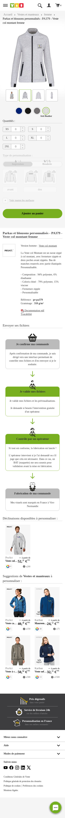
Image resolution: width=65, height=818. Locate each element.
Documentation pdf (34, 310)
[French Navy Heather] (19, 111)
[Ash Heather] (46, 111)
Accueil (7, 14)
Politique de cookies (12, 786)
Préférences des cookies (33, 786)
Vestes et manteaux (28, 14)
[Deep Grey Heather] (37, 111)
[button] (55, 807)
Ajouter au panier (32, 213)
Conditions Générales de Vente (17, 777)
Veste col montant (48, 245)
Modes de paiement (14, 753)
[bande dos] (30, 176)
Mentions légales (11, 790)
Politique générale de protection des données (22, 781)
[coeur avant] (10, 176)
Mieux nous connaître (15, 737)
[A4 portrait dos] (48, 176)
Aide (6, 745)
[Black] (28, 111)
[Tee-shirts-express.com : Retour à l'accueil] (19, 5)
